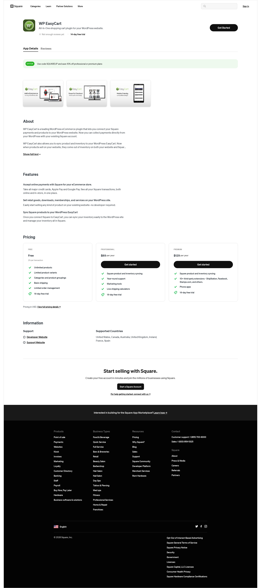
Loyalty (57, 466)
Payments (58, 442)
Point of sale (59, 437)
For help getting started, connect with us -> (130, 394)
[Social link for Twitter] (196, 526)
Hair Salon (97, 471)
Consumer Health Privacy (178, 571)
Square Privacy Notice (177, 547)
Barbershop (98, 466)
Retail (95, 456)
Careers (175, 465)
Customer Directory (63, 471)
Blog (134, 446)
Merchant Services (141, 471)
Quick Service (99, 442)
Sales (134, 451)
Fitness (96, 495)
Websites (58, 446)
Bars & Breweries (101, 451)
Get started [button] (130, 264)
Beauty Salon (99, 461)
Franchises (98, 509)
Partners (176, 475)
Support (136, 456)
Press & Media (178, 460)
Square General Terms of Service (182, 542)
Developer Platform (141, 466)
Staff (56, 480)
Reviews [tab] (46, 48)
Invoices (58, 456)
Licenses (171, 562)
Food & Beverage (101, 437)
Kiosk (56, 451)
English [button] (63, 526)
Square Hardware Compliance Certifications (187, 576)
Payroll (57, 485)
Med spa (97, 490)
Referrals (176, 470)
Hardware (58, 495)
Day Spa (97, 480)
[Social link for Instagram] (205, 526)
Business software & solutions (68, 499)
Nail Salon (97, 475)
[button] (35, 6)
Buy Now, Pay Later (63, 490)
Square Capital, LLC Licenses (180, 566)
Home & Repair (100, 504)
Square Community (141, 461)
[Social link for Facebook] (200, 526)
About (174, 455)
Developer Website (37, 337)
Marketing (58, 461)
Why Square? (138, 442)
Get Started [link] (224, 27)
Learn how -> (160, 412)
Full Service (98, 446)
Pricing (135, 437)
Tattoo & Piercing (101, 485)
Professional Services (103, 499)
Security (170, 552)
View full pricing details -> (49, 306)
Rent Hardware (139, 475)
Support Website (36, 342)
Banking (57, 475)
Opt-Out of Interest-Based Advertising (185, 537)
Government (173, 557)
